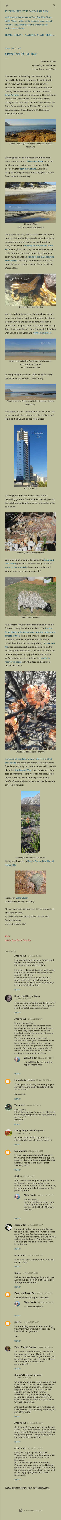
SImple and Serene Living (27, 996)
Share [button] (7, 936)
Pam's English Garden (25, 1347)
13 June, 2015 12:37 (35, 1151)
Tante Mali (19, 1105)
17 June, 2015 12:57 (44, 1293)
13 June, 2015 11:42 (23, 1133)
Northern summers (42, 333)
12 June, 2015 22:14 (45, 1058)
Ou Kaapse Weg (23, 770)
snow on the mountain (16, 567)
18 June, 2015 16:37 (31, 1322)
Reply (17, 990)
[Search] (54, 5)
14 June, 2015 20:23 (45, 1195)
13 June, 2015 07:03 (33, 1105)
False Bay (27, 940)
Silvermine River (35, 161)
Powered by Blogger (33, 1510)
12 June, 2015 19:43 (35, 955)
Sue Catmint (20, 1151)
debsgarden (20, 1225)
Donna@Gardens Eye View (27, 1375)
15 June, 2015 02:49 (35, 1255)
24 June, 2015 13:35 (35, 1423)
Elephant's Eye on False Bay (26, 11)
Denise (17, 1273)
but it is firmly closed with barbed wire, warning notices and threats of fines (30, 632)
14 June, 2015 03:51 (27, 1176)
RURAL (18, 1322)
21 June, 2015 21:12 (23, 1377)
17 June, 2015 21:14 (45, 1302)
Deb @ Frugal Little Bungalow (29, 1130)
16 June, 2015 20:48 (30, 1273)
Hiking (18, 34)
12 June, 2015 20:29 (23, 998)
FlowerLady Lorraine (24, 1080)
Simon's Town (12, 95)
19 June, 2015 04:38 (45, 1347)
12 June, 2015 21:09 (35, 1019)
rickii (16, 1176)
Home (9, 34)
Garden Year (34, 34)
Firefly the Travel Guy (25, 1293)
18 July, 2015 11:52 (34, 1448)
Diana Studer (22, 898)
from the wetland (28, 168)
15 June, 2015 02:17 (35, 1225)
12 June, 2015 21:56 (43, 1080)
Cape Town (17, 940)
